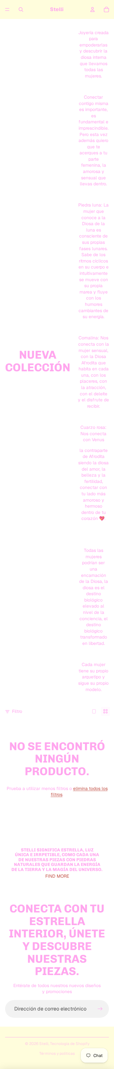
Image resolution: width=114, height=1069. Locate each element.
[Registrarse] (100, 1009)
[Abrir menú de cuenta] (92, 9)
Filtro (17, 711)
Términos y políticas (57, 1053)
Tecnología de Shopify (69, 1043)
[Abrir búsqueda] (21, 9)
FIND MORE (57, 876)
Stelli (43, 1043)
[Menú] (7, 9)
